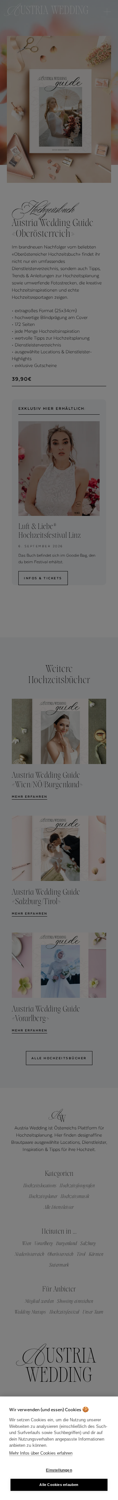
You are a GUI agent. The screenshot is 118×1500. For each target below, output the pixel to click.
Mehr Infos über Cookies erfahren (40, 1453)
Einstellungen (59, 1470)
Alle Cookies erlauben (58, 1485)
